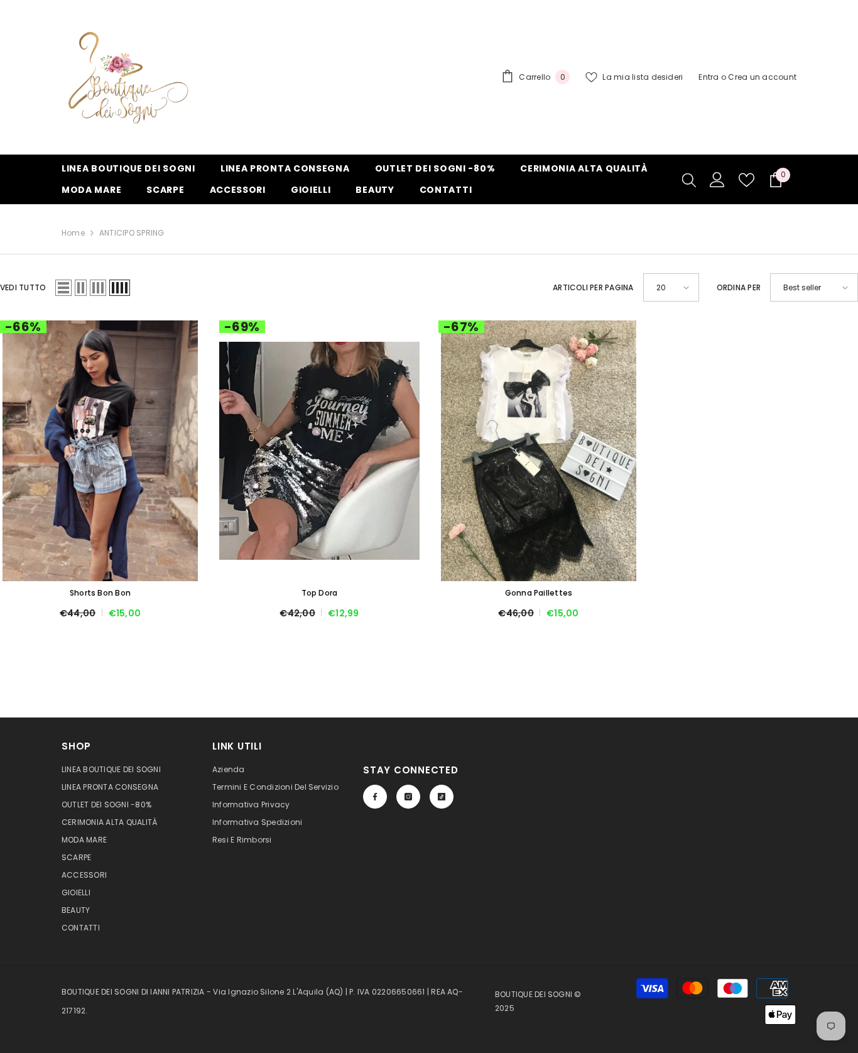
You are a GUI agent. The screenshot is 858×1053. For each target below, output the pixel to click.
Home (73, 232)
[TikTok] (441, 797)
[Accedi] (717, 179)
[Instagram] (408, 797)
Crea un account (762, 77)
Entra (708, 77)
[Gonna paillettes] (538, 450)
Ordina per (739, 287)
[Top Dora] (319, 450)
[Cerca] (689, 179)
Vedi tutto (23, 287)
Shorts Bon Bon (100, 592)
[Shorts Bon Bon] (100, 450)
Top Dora (319, 592)
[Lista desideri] (746, 180)
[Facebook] (375, 797)
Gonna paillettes (539, 592)
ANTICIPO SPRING (132, 232)
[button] (63, 288)
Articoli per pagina (593, 287)
